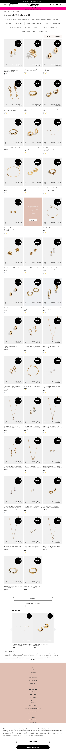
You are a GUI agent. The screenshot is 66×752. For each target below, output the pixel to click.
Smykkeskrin (43, 31)
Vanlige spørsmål (33, 719)
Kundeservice (33, 722)
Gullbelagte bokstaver (50, 27)
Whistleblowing (33, 711)
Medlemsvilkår (33, 677)
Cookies (33, 674)
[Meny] (5, 5)
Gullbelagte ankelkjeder (27, 31)
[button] (54, 4)
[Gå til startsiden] (33, 4)
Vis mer (32, 659)
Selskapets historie (33, 700)
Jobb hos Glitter (33, 680)
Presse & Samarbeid (33, 713)
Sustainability (33, 702)
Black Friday (33, 691)
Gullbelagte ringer (15, 27)
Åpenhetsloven (33, 705)
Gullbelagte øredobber (14, 23)
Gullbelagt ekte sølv (13, 11)
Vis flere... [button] (33, 598)
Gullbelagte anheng (31, 27)
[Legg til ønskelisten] (6, 64)
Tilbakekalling (33, 683)
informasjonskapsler (37, 735)
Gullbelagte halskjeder (33, 23)
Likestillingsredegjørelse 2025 (33, 708)
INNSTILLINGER (33, 742)
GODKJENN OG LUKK (33, 747)
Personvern (33, 672)
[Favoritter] (58, 4)
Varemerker (33, 697)
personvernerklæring (13, 735)
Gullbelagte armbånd (53, 23)
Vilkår (33, 669)
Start (5, 11)
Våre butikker (33, 694)
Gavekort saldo (33, 686)
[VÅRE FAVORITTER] (58, 36)
